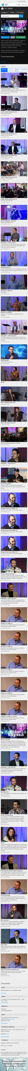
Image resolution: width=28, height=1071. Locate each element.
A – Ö (9, 70)
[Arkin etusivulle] (7, 8)
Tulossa (24, 69)
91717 (7, 1034)
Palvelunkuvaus (4, 1023)
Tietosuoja (3, 993)
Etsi (21, 16)
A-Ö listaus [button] (20, 12)
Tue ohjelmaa (21, 37)
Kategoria (5, 12)
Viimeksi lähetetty (17, 70)
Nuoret (3, 33)
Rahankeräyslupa (5, 1036)
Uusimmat (4, 69)
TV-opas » (3, 62)
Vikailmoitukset (4, 1002)
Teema (12, 12)
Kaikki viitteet (11, 1019)
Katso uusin (6, 37)
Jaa (13, 37)
